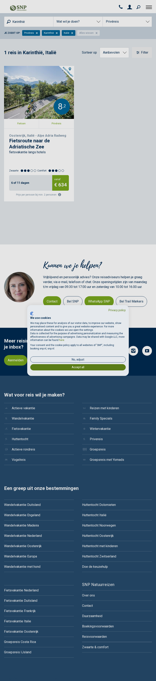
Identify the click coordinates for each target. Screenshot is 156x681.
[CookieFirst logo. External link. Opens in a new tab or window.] (31, 313)
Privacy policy (117, 310)
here (61, 340)
